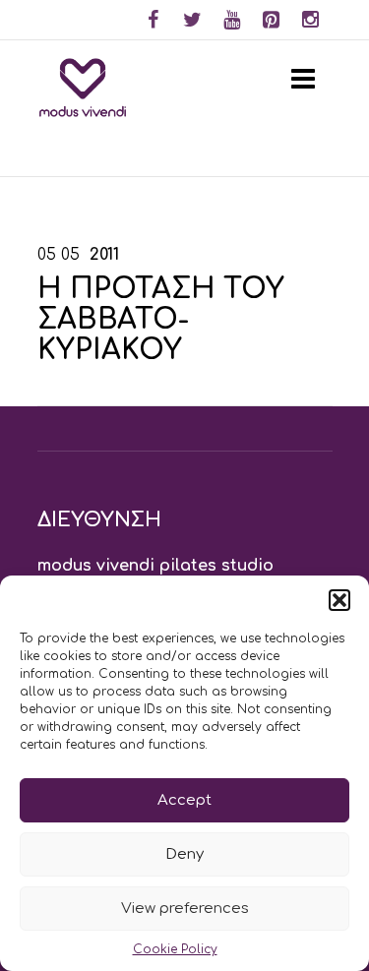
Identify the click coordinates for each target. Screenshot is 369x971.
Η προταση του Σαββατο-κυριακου (160, 319)
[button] (339, 600)
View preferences (185, 908)
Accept (184, 800)
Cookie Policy (175, 949)
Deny (184, 854)
